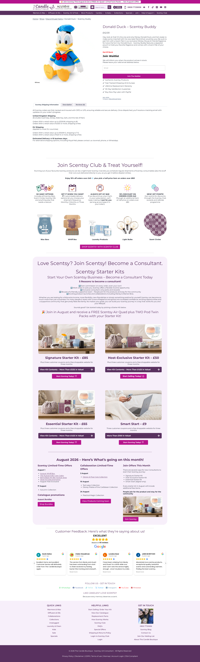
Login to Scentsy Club (100, 636)
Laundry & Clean (54, 626)
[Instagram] (157, 7)
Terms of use (96, 656)
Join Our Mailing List (145, 636)
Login (100, 639)
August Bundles (45, 499)
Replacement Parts (100, 616)
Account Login (118, 656)
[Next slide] (92, 53)
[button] (165, 563)
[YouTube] (161, 7)
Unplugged (54, 623)
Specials (54, 636)
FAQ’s (100, 626)
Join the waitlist (133, 76)
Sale (54, 633)
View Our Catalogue (99, 613)
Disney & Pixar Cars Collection (95, 477)
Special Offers (100, 630)
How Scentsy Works (100, 620)
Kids (54, 630)
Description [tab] (67, 105)
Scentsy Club (162, 13)
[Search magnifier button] (109, 7)
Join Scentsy (131, 519)
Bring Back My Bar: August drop (53, 478)
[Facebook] (148, 7)
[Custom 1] (144, 7)
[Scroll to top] (194, 637)
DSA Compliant (131, 656)
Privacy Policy (67, 656)
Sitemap (106, 656)
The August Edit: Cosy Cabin (52, 476)
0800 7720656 (146, 626)
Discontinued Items (115, 99)
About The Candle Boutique (146, 639)
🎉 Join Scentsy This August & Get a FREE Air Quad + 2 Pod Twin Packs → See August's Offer (100, 2)
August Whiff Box (47, 474)
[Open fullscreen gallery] (93, 83)
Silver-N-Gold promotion (50, 480)
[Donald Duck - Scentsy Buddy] (64, 53)
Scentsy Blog (145, 630)
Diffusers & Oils (54, 613)
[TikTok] (153, 7)
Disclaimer (79, 656)
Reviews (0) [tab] (80, 105)
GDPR (87, 656)
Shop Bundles (46, 504)
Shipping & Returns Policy (100, 633)
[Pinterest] (165, 7)
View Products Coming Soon (95, 501)
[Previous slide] (36, 53)
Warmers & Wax (54, 610)
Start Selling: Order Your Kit (100, 610)
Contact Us (146, 633)
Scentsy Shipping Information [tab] (47, 105)
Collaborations (54, 616)
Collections (54, 620)
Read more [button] (74, 572)
